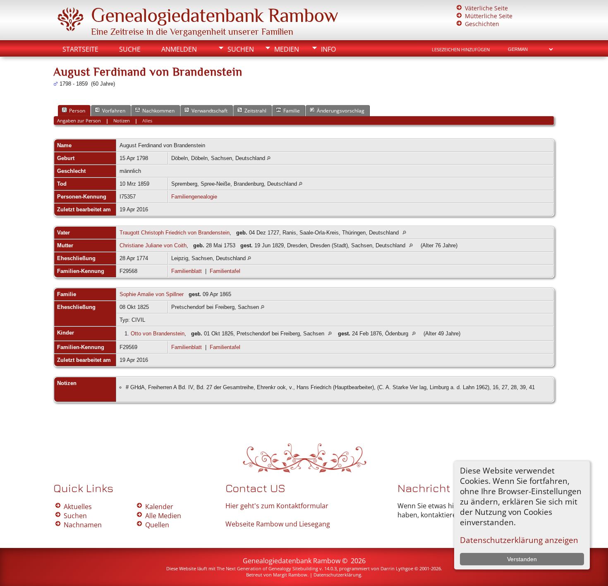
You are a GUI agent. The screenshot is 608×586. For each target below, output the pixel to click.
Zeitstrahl (255, 110)
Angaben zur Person (79, 120)
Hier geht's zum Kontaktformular (276, 505)
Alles (147, 120)
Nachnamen (83, 524)
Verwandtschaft (209, 110)
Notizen (121, 120)
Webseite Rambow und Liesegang (277, 524)
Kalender (159, 506)
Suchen (240, 49)
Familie (291, 110)
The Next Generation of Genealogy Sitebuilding (267, 568)
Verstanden (522, 559)
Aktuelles (78, 506)
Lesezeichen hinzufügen (461, 50)
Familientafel (225, 271)
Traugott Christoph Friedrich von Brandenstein (175, 233)
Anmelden (179, 49)
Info (328, 49)
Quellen (157, 524)
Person (77, 110)
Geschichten (482, 24)
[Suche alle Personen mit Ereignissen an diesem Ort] (268, 158)
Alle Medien (163, 515)
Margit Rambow (290, 575)
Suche (130, 49)
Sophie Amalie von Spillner (152, 294)
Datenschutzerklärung (337, 575)
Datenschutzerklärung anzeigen (519, 540)
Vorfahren (113, 110)
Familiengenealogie (194, 197)
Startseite (80, 49)
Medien (286, 49)
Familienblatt (186, 271)
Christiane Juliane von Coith (153, 245)
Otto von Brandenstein (157, 333)
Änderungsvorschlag (340, 110)
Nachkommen (158, 110)
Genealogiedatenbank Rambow (214, 15)
